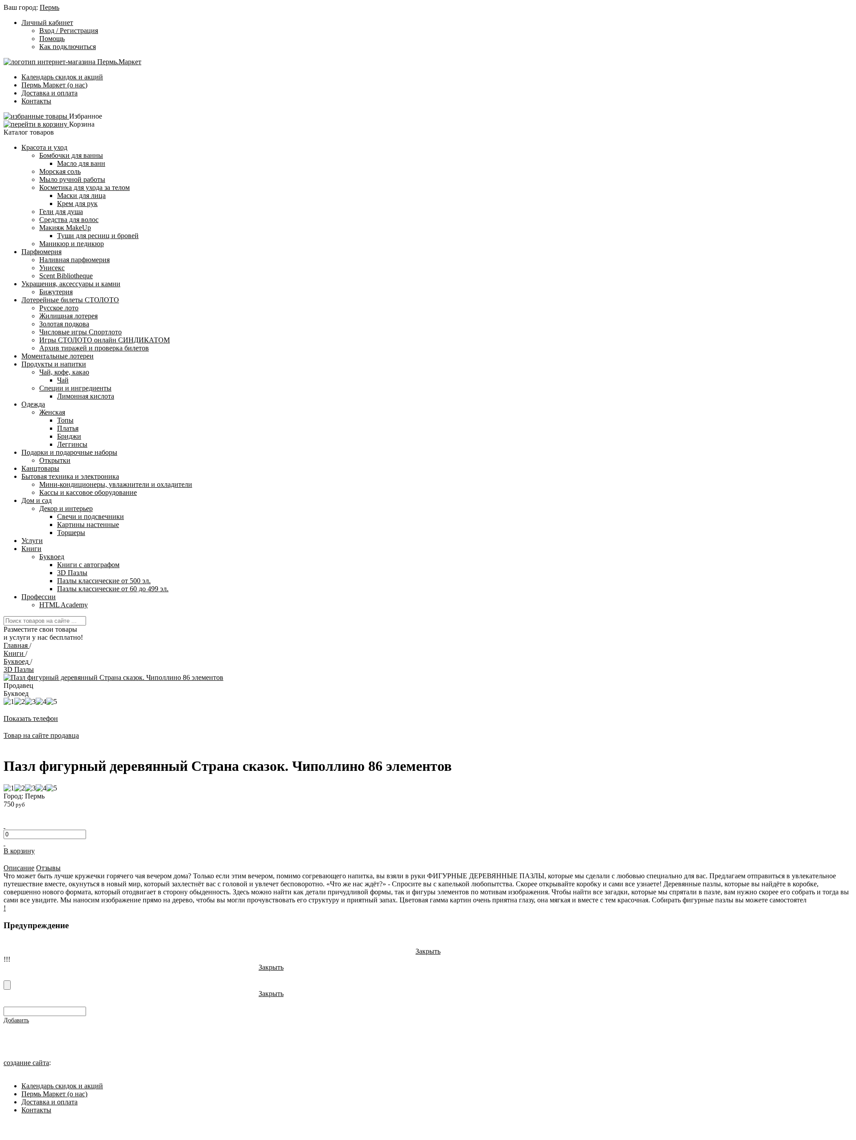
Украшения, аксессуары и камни (70, 284)
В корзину (19, 851)
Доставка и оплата (49, 93)
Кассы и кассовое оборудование (88, 492)
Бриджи (69, 436)
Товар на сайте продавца (41, 735)
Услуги (32, 540)
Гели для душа (61, 211)
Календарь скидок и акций (62, 77)
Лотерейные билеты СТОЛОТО (70, 300)
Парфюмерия (41, 251)
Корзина (82, 124)
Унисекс (52, 268)
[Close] (7, 985)
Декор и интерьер (66, 508)
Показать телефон (31, 718)
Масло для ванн (81, 163)
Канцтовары (40, 468)
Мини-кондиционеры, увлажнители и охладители (115, 484)
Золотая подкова (64, 324)
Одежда (33, 404)
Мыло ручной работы (72, 179)
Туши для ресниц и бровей (98, 235)
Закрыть (428, 951)
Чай (63, 380)
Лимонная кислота (85, 396)
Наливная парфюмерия (74, 259)
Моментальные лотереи (57, 356)
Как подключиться (67, 46)
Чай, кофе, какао (64, 372)
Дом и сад (36, 500)
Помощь (52, 38)
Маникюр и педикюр (71, 243)
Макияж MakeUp (65, 227)
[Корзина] (36, 124)
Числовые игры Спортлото (80, 332)
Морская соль (60, 171)
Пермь (49, 7)
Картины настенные (88, 524)
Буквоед (51, 556)
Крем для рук (77, 203)
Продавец (18, 685)
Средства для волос (69, 219)
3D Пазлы (72, 572)
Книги (31, 548)
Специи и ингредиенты (75, 388)
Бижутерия (56, 292)
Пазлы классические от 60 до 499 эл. (113, 589)
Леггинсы (72, 444)
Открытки (54, 460)
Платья (67, 428)
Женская (52, 412)
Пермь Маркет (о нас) (54, 85)
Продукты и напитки (53, 364)
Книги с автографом (88, 564)
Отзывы (48, 868)
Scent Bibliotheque (66, 276)
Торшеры (71, 532)
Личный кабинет (47, 22)
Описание (19, 868)
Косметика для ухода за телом (84, 187)
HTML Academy (63, 605)
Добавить (16, 1020)
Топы (65, 420)
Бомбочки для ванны (71, 155)
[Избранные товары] (36, 116)
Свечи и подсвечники (90, 516)
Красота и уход (44, 147)
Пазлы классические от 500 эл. (104, 580)
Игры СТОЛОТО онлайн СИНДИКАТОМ (104, 340)
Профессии (38, 597)
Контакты (36, 101)
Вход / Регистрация (68, 30)
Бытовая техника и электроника (70, 476)
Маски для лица (81, 195)
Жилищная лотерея (68, 316)
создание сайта (26, 1062)
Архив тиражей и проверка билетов (94, 348)
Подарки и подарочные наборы (69, 452)
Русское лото (58, 308)
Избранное (85, 116)
